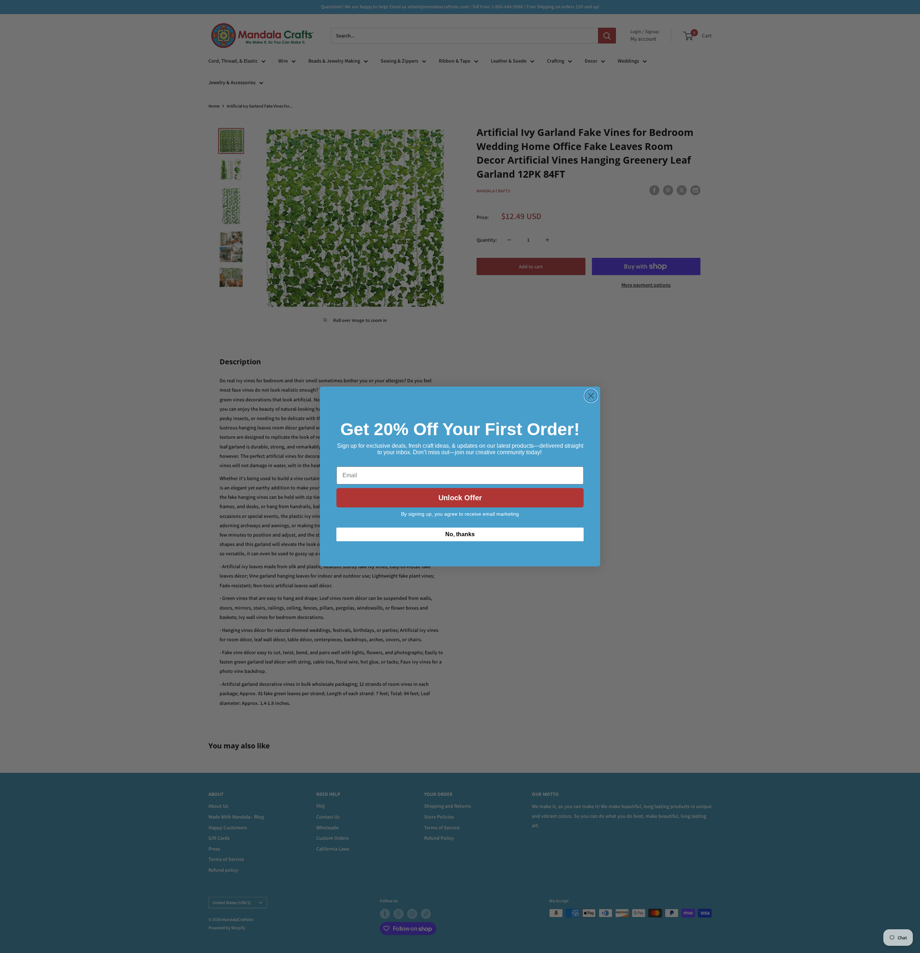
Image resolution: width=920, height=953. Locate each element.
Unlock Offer (460, 498)
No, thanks (460, 534)
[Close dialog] (591, 395)
